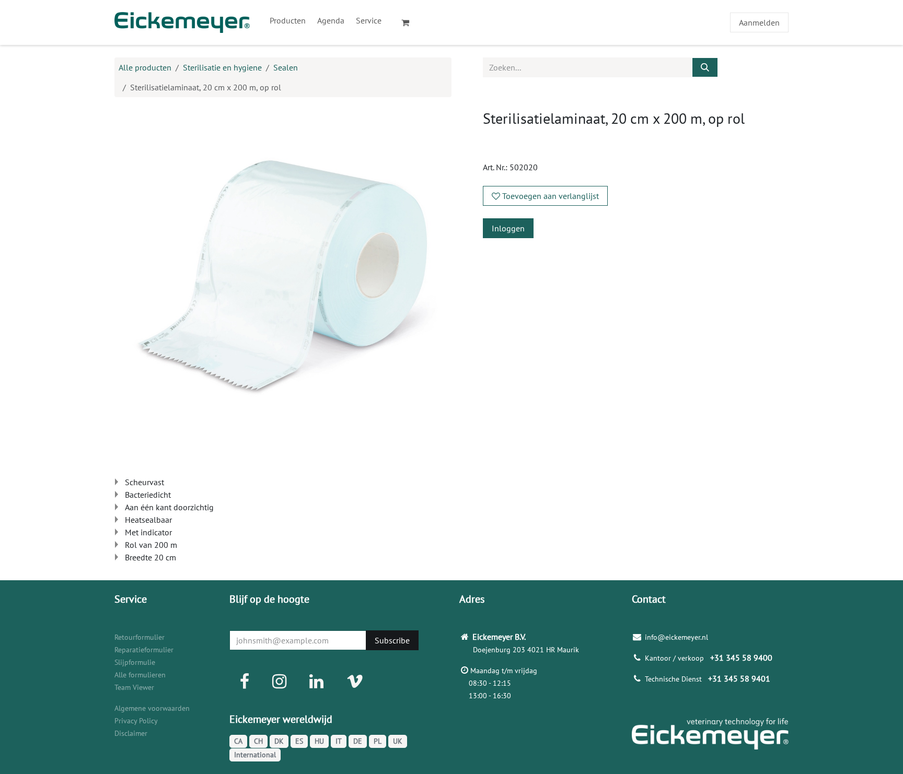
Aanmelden (759, 22)
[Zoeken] (705, 67)
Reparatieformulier (143, 649)
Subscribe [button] (392, 640)
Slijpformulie (134, 662)
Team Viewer (134, 687)
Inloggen (508, 228)
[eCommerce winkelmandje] (409, 22)
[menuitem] (287, 20)
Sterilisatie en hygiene (222, 67)
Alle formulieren (140, 674)
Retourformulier (139, 637)
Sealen (285, 67)
